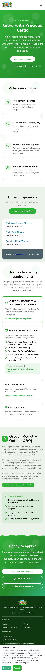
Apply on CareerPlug (24, 211)
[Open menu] (41, 5)
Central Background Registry (17, 319)
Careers (27, 627)
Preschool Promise (9, 627)
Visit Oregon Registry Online (17, 485)
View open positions (22, 59)
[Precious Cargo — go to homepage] (7, 4)
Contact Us (6, 631)
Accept (17, 668)
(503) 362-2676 (11, 640)
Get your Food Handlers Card (17, 396)
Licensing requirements (22, 66)
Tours (26, 624)
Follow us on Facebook (23, 613)
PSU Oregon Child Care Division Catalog (20, 370)
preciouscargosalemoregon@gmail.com (21, 643)
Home (4, 624)
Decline (6, 668)
